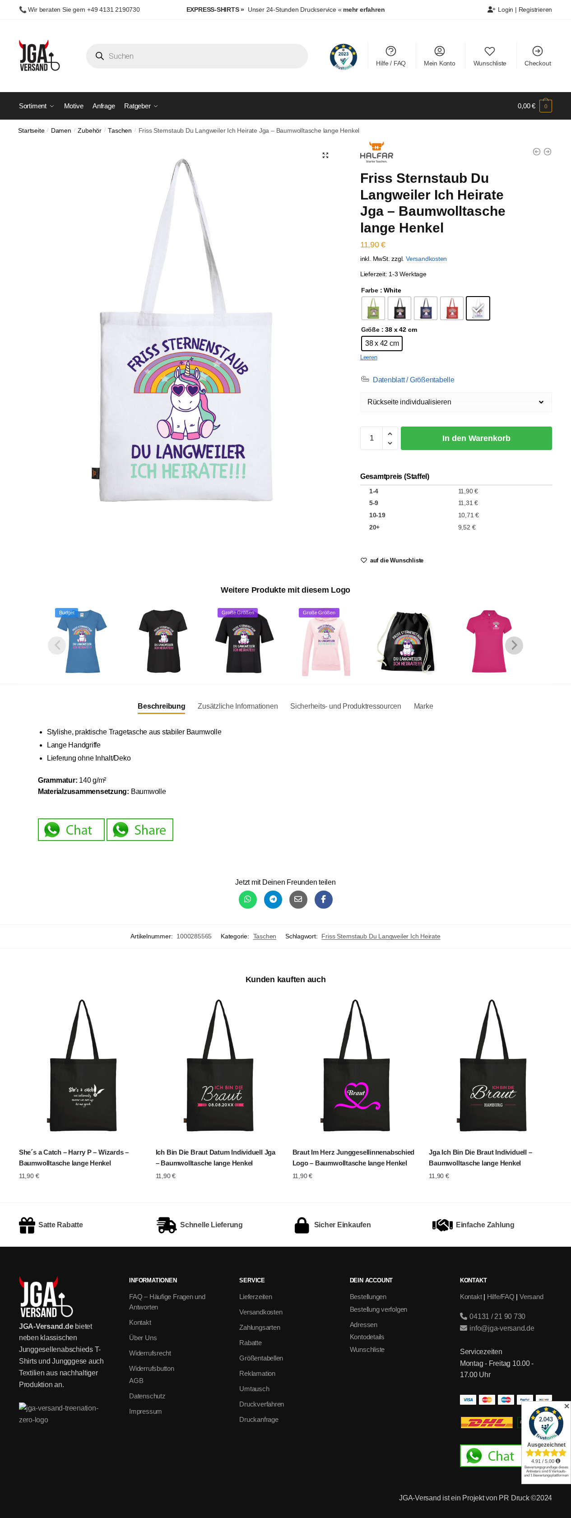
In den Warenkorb (476, 438)
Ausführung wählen (80, 1193)
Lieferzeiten (255, 1296)
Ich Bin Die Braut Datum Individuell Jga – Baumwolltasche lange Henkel (215, 1157)
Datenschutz (147, 1396)
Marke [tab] (423, 706)
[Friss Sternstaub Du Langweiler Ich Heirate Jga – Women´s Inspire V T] (163, 641)
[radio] (373, 308)
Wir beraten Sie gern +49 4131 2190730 (83, 9)
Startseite (31, 130)
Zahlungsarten (259, 1327)
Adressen (363, 1324)
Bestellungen (368, 1296)
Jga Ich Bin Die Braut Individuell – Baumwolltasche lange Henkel (480, 1157)
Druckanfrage (258, 1419)
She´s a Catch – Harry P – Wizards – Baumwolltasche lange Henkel (74, 1157)
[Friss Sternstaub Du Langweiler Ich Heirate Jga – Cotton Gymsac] (407, 641)
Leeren (368, 357)
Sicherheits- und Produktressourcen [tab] (345, 706)
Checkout (538, 63)
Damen (61, 130)
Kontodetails (367, 1337)
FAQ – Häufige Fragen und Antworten (167, 1302)
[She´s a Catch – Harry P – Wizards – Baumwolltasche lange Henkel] (80, 1067)
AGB (136, 1380)
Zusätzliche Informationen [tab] (238, 706)
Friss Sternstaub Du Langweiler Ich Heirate (380, 936)
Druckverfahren (261, 1404)
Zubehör (90, 130)
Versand (531, 1296)
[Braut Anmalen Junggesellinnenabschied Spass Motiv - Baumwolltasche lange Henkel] (536, 151)
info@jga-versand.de (501, 1328)
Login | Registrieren (524, 9)
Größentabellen (261, 1358)
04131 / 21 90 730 (496, 1316)
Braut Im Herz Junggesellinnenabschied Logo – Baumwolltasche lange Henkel (353, 1157)
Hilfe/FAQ (501, 1296)
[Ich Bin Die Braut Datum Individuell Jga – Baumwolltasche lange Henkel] (217, 1067)
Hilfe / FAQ (391, 63)
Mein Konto (439, 63)
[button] (325, 155)
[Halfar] (376, 154)
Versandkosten (426, 258)
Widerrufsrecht (150, 1353)
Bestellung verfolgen (379, 1309)
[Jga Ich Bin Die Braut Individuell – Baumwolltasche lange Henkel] (490, 1067)
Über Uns (143, 1338)
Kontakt (140, 1322)
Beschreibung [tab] (161, 706)
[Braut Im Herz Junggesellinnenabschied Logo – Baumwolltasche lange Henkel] (354, 1067)
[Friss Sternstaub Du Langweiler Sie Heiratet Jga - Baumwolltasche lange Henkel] (547, 151)
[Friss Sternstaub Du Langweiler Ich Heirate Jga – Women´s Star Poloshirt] (488, 641)
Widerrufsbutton (151, 1368)
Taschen (120, 130)
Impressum (145, 1411)
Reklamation (257, 1373)
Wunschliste (490, 63)
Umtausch (254, 1389)
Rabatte (250, 1342)
